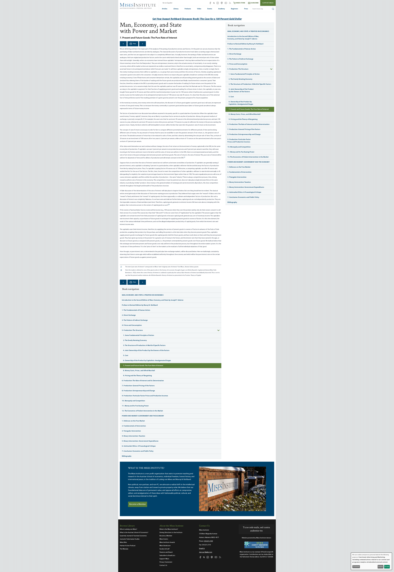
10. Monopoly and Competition (133, 401)
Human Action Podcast (128, 546)
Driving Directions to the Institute (170, 532)
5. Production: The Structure (132, 330)
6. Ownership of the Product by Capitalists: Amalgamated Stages (147, 360)
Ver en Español (167, 3)
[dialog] (371, 561)
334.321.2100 (208, 541)
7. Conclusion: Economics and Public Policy (137, 451)
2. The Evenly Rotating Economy (135, 340)
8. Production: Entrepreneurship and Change (138, 391)
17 (184, 157)
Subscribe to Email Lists (167, 555)
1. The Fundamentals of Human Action (136, 310)
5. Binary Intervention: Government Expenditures (140, 441)
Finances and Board (165, 552)
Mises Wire (123, 542)
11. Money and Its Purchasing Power (135, 406)
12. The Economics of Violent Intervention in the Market (142, 411)
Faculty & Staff (164, 549)
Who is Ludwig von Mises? (128, 529)
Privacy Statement (165, 562)
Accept (387, 566)
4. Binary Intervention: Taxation (133, 436)
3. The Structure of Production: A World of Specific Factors (144, 345)
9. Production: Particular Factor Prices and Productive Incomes (145, 396)
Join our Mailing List (205, 552)
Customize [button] (356, 566)
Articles (164, 9)
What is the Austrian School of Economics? (134, 532)
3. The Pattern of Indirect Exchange (135, 320)
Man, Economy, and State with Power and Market (151, 28)
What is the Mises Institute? (168, 529)
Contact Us (163, 565)
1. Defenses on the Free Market (133, 421)
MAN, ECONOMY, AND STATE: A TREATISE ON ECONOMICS (142, 295)
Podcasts (188, 9)
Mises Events (163, 539)
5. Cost (125, 355)
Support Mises (268, 3)
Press (246, 9)
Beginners (234, 9)
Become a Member (137, 504)
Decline (380, 566)
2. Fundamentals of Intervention (134, 426)
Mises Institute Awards (167, 542)
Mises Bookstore (165, 546)
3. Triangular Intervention (131, 431)
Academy (221, 9)
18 (168, 204)
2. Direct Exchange (129, 315)
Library (175, 9)
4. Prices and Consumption (132, 325)
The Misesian (124, 549)
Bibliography (126, 456)
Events (209, 9)
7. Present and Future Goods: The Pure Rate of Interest (143, 365)
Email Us (202, 548)
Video (199, 9)
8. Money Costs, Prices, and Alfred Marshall (139, 370)
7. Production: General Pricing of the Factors (138, 386)
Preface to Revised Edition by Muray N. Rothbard (140, 305)
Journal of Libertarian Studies (130, 539)
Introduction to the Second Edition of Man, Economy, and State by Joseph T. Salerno (152, 300)
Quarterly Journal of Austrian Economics (133, 536)
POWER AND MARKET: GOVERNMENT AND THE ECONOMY (143, 416)
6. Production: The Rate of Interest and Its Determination (143, 381)
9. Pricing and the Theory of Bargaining (137, 376)
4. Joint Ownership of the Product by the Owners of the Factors (146, 350)
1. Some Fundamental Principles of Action (138, 335)
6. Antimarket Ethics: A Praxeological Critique (139, 446)
